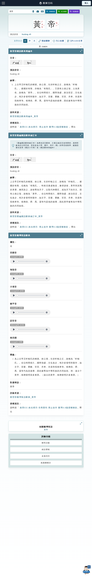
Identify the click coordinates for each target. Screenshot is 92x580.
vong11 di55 (17, 257)
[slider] (30, 261)
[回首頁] (46, 3)
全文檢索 (64, 11)
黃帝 (46, 430)
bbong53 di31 (17, 325)
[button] (33, 11)
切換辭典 (44, 46)
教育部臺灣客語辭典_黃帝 (23, 397)
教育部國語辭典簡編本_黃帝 (24, 116)
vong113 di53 (17, 291)
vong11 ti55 (16, 342)
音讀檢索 (75, 11)
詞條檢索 (52, 11)
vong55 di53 (17, 308)
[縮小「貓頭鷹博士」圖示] (89, 566)
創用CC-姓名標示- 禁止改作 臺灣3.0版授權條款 (43, 127)
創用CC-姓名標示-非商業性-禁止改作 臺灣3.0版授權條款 (48, 408)
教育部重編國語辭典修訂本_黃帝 (26, 216)
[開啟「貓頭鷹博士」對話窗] (86, 570)
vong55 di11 (17, 274)
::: (1, 6)
